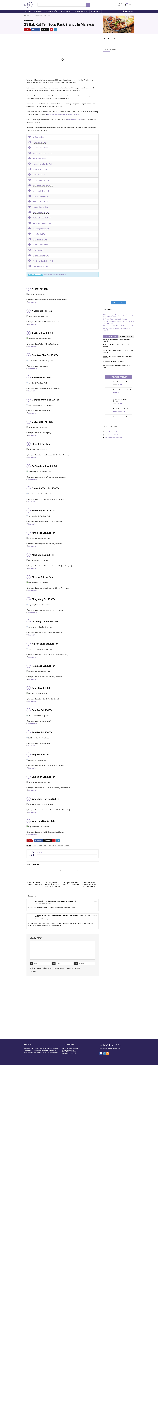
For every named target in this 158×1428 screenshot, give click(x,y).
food (54, 845)
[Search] (88, 5)
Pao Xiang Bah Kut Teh (41, 229)
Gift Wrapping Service (68, 1050)
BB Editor (39, 852)
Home (29, 11)
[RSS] (107, 1053)
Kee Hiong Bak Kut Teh (41, 191)
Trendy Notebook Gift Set (121, 409)
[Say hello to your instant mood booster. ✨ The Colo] (129, 171)
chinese (39, 845)
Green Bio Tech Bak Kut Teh (43, 186)
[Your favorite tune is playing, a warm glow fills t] (129, 254)
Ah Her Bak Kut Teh (40, 142)
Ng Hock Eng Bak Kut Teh (42, 223)
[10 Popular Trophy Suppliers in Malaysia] (35, 870)
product (67, 845)
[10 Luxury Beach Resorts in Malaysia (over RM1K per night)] (53, 870)
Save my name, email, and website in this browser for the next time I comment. (56, 968)
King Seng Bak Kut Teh (41, 196)
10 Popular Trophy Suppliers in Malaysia (34, 883)
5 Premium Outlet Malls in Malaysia (113, 362)
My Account (128, 11)
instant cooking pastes (74, 120)
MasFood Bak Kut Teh (41, 202)
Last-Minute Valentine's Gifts (113, 437)
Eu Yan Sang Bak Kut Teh (42, 180)
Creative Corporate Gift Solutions (33, 1052)
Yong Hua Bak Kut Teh (41, 266)
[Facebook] (100, 1053)
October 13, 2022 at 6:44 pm (42, 918)
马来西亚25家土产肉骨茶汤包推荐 (55, 274)
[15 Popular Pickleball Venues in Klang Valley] (71, 870)
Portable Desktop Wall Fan (121, 382)
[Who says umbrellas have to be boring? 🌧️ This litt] (108, 243)
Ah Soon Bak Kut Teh (40, 148)
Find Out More (32, 302)
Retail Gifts (66, 11)
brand (33, 845)
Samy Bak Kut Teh (39, 234)
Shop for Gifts (52, 11)
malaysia (60, 845)
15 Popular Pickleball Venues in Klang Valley (71, 883)
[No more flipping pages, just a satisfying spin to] (118, 230)
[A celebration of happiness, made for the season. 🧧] (118, 81)
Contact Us (96, 11)
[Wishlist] (120, 4)
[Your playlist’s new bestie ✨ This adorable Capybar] (108, 158)
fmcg (49, 845)
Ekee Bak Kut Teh (39, 175)
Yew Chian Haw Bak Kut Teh (43, 261)
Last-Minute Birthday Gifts (112, 435)
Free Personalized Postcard (70, 1048)
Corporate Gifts (81, 11)
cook (45, 845)
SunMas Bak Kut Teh (40, 245)
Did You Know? (28, 20)
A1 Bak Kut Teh (38, 137)
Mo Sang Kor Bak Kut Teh (42, 218)
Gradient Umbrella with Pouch (122, 390)
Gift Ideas (38, 11)
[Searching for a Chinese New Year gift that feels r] (129, 93)
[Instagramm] (104, 1053)
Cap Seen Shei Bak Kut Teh (42, 153)
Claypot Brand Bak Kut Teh (42, 164)
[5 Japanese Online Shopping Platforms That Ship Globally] (90, 870)
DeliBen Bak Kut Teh (40, 169)
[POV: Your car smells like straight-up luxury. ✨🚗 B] (118, 155)
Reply (95, 901)
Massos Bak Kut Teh (40, 207)
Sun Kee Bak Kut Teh (40, 239)
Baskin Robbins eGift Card (121, 417)
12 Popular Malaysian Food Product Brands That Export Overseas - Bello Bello (63, 916)
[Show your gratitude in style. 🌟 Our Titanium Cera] (108, 78)
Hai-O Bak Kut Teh (39, 159)
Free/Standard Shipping (69, 1053)
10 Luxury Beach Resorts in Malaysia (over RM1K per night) (52, 884)
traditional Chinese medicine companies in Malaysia (63, 114)
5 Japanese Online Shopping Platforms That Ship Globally (89, 884)
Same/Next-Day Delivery (69, 1052)
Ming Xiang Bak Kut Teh (41, 212)
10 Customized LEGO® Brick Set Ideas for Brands (118, 326)
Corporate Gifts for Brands (112, 432)
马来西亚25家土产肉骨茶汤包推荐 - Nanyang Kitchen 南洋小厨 (55, 901)
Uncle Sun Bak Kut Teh (41, 256)
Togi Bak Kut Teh (39, 250)
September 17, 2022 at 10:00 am (43, 903)
